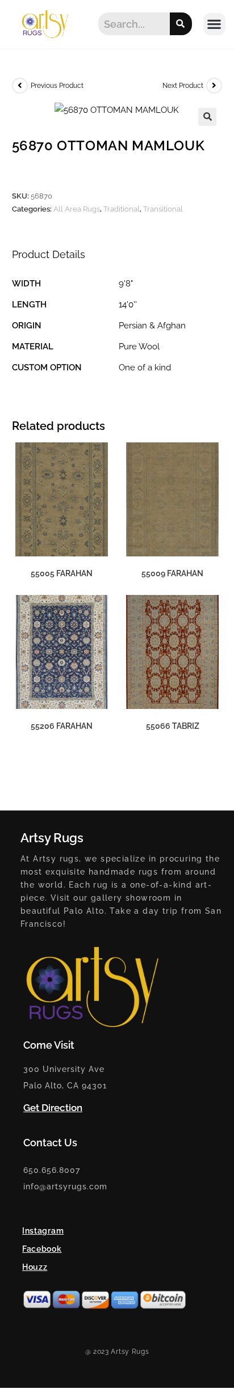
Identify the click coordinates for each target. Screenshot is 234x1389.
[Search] (181, 23)
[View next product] (214, 86)
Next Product (182, 86)
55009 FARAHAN (172, 573)
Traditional (121, 209)
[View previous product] (20, 86)
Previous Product (57, 86)
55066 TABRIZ (172, 726)
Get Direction (52, 1107)
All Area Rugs (76, 209)
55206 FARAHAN (62, 726)
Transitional (163, 209)
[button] (214, 24)
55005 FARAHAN (62, 573)
